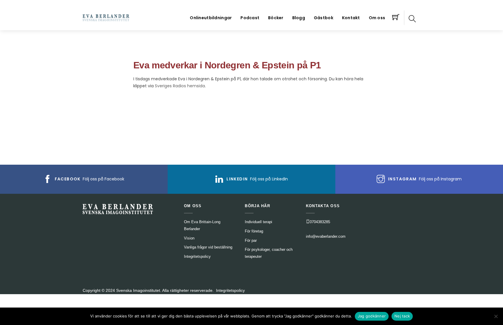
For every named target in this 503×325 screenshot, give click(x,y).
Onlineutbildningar (211, 18)
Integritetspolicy (230, 290)
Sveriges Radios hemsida (180, 86)
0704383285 (320, 222)
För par (251, 240)
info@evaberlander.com (326, 236)
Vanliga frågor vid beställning (208, 247)
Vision (189, 238)
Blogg (298, 18)
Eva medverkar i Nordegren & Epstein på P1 (227, 65)
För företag (254, 231)
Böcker (276, 18)
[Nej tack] (496, 316)
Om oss (377, 18)
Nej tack (402, 316)
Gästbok (323, 18)
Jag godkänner (372, 316)
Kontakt (351, 18)
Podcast (249, 18)
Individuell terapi (258, 222)
